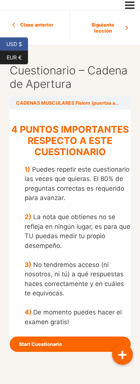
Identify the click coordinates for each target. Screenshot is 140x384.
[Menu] (129, 5)
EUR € (17, 57)
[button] (122, 354)
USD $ (17, 43)
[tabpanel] (70, 225)
